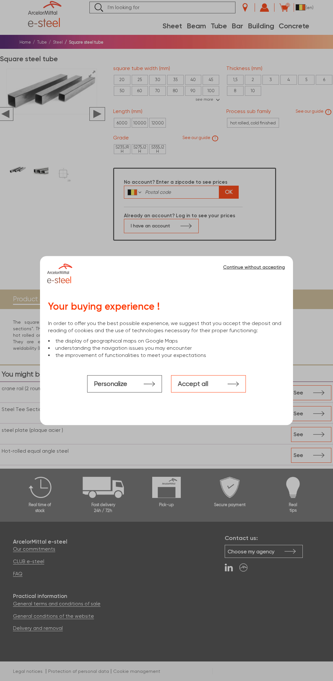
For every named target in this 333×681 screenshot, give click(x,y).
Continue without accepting (254, 267)
